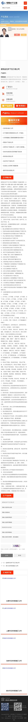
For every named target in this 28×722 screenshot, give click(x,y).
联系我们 (22, 106)
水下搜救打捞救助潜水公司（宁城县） (13, 133)
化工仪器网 (20, 718)
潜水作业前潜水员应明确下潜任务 (12, 151)
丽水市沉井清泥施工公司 (14, 691)
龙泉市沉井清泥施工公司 (14, 661)
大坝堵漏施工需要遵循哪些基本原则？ (13, 137)
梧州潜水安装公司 (8, 156)
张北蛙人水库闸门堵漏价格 (10, 165)
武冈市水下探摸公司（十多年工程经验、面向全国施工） (14, 147)
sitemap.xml (8, 718)
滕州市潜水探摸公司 (8, 170)
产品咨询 (8, 106)
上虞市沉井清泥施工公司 (14, 631)
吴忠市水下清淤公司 (8, 161)
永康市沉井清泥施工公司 (14, 601)
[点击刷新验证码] (16, 546)
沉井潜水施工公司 (8, 128)
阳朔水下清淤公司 (8, 142)
